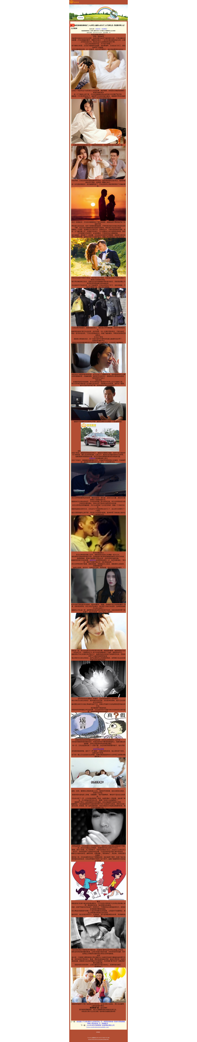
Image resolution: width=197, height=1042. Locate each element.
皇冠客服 (104, 29)
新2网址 (107, 1039)
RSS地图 (103, 1037)
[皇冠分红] (74, 3)
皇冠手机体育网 (98, 749)
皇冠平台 (93, 560)
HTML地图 (107, 1037)
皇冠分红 (97, 29)
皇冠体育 (95, 1039)
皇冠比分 (92, 458)
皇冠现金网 (99, 1039)
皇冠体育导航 (91, 1039)
